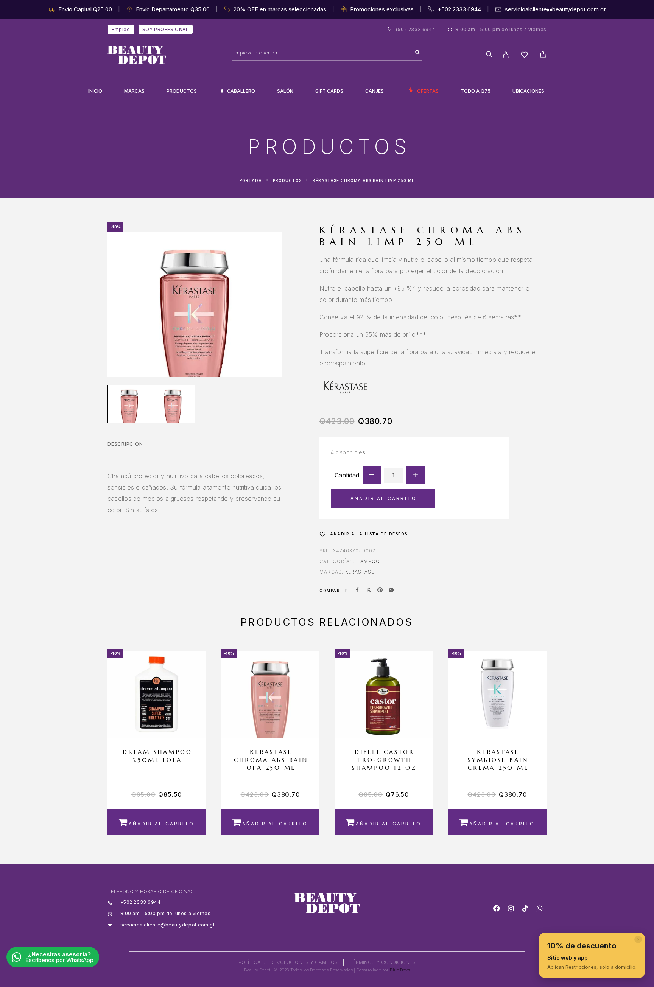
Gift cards (329, 91)
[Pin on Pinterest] (380, 590)
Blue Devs (400, 970)
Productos (182, 91)
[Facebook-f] (496, 908)
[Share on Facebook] (357, 590)
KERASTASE (360, 572)
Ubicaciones (528, 91)
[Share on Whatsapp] (391, 590)
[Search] (417, 52)
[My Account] (506, 54)
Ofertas (428, 91)
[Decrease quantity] (371, 475)
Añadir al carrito (383, 498)
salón (285, 91)
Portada (251, 180)
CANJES (374, 91)
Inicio (95, 91)
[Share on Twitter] (368, 590)
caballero (241, 91)
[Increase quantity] (415, 475)
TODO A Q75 (475, 91)
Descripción (125, 444)
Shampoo (366, 561)
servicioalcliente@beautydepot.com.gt (555, 9)
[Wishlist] (524, 56)
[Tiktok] (525, 908)
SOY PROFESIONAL (165, 29)
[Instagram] (511, 908)
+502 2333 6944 (459, 9)
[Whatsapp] (540, 908)
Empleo (121, 29)
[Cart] (543, 55)
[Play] (129, 404)
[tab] (125, 448)
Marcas (134, 91)
